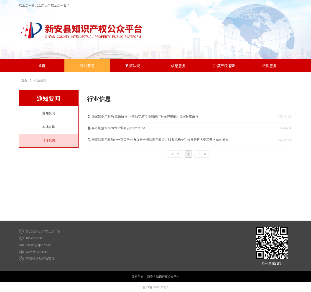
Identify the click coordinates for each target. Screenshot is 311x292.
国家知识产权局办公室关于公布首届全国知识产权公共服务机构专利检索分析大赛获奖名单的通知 (160, 139)
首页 (24, 80)
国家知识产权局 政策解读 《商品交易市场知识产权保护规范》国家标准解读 (145, 116)
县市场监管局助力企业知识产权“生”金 (118, 128)
